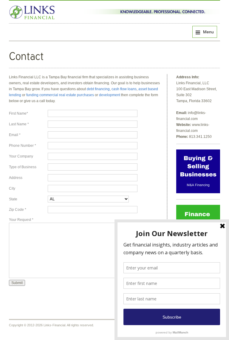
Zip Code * (17, 210)
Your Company (21, 156)
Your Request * (21, 220)
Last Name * (19, 124)
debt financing (98, 89)
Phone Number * (22, 146)
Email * (15, 135)
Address (15, 178)
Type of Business (22, 167)
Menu (208, 31)
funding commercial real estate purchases (60, 95)
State (13, 199)
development (110, 95)
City (12, 188)
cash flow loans (124, 89)
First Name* (18, 113)
